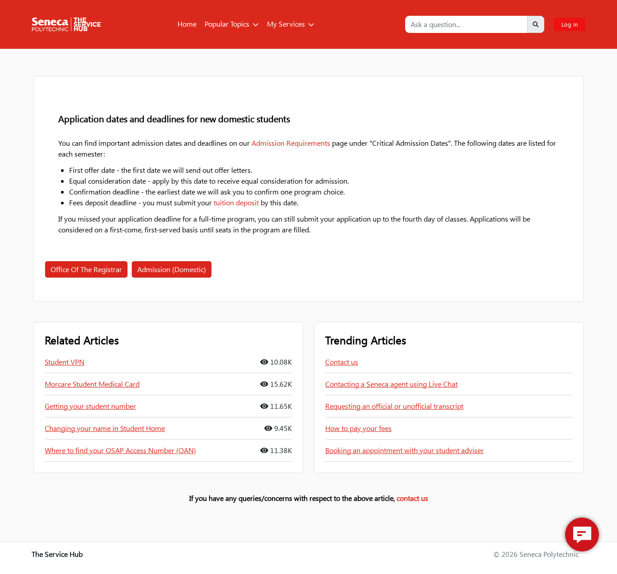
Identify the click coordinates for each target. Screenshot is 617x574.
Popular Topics (227, 23)
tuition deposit (236, 202)
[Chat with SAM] (582, 534)
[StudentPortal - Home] (66, 24)
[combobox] (466, 24)
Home (187, 23)
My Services (286, 23)
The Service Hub (57, 554)
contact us (412, 498)
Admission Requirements (291, 143)
